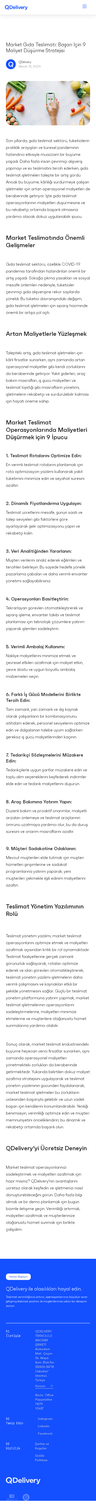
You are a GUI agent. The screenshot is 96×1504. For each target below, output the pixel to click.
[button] (84, 7)
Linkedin (43, 1426)
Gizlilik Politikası (41, 1458)
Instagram (45, 1419)
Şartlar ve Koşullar (42, 1446)
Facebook (45, 1433)
